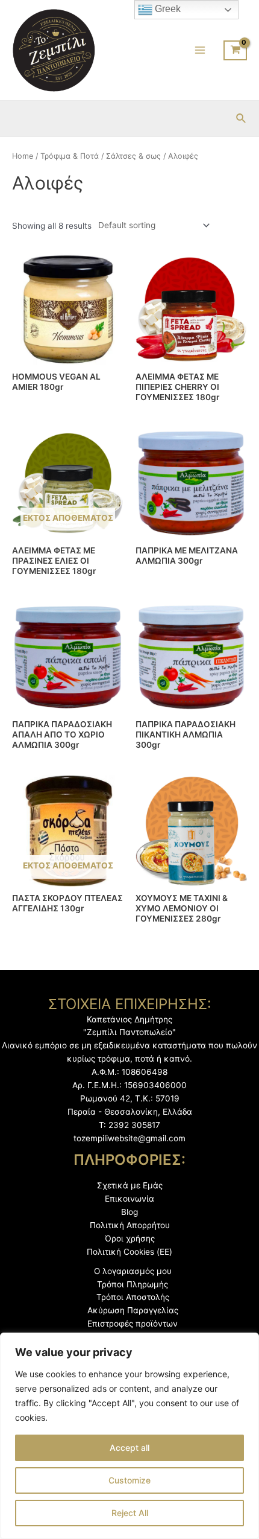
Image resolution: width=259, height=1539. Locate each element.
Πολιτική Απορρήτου (130, 1225)
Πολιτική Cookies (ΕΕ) (129, 1252)
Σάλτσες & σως (133, 156)
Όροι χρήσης (130, 1238)
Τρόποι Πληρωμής (132, 1284)
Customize (129, 1480)
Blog (129, 1212)
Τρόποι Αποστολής (132, 1297)
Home (22, 156)
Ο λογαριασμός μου (133, 1271)
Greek (166, 9)
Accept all (129, 1447)
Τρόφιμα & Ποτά (69, 156)
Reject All (129, 1513)
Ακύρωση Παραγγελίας (132, 1310)
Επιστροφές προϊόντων (132, 1323)
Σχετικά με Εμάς (130, 1185)
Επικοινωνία (129, 1198)
